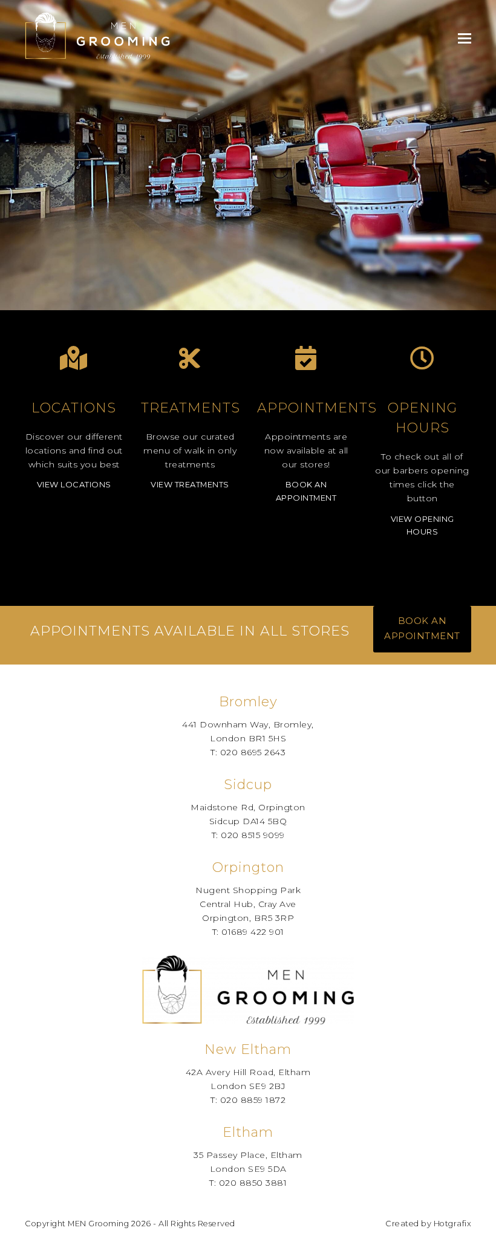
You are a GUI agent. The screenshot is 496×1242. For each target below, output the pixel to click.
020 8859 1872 (253, 1099)
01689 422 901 (252, 931)
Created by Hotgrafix (428, 1223)
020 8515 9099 (253, 835)
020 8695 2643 (253, 752)
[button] (464, 39)
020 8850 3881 (253, 1182)
